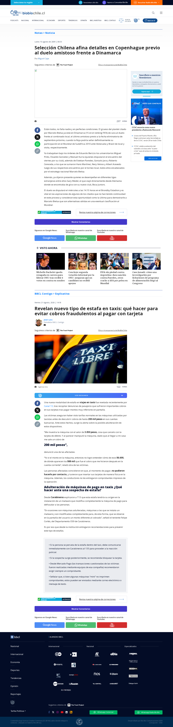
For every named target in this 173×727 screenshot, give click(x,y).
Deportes (61, 20)
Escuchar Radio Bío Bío (147, 2)
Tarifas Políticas (17, 711)
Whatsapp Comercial (105, 712)
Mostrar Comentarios (81, 222)
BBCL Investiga (95, 20)
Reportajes (16, 694)
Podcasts (14, 20)
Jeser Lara (48, 320)
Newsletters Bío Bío (90, 2)
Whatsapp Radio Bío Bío (150, 712)
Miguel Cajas (43, 58)
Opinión (83, 20)
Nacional (25, 20)
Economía (51, 20)
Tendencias (72, 20)
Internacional (38, 20)
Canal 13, (48, 406)
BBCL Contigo (110, 20)
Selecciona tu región (23, 2)
